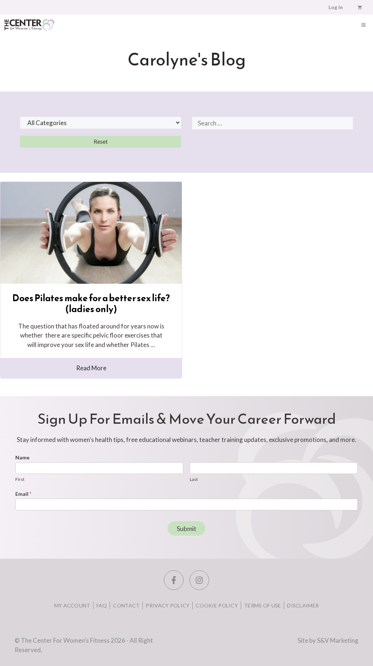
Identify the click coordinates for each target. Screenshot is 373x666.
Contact (126, 605)
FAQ (102, 605)
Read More (91, 368)
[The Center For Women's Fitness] (29, 25)
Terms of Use (262, 605)
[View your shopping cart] (359, 7)
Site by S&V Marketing (328, 640)
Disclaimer (303, 605)
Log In (336, 7)
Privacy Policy (167, 605)
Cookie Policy (217, 605)
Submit (186, 529)
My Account (72, 605)
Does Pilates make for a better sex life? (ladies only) (91, 303)
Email (23, 494)
